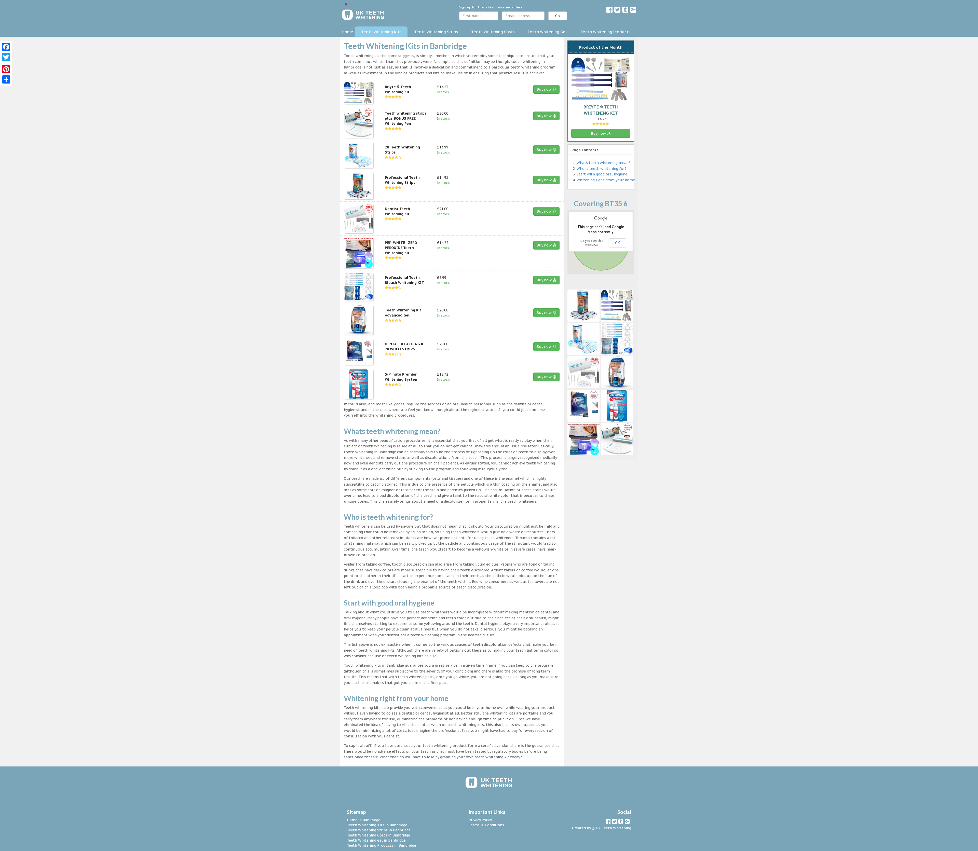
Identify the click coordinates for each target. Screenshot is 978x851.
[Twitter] (6, 57)
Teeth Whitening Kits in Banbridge (377, 825)
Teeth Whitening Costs (493, 31)
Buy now (545, 89)
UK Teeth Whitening (613, 828)
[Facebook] (6, 47)
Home (347, 31)
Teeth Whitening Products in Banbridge (381, 845)
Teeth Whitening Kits (381, 31)
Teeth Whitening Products (605, 31)
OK (617, 243)
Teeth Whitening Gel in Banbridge (376, 840)
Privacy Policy (480, 820)
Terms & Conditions (486, 825)
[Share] (6, 79)
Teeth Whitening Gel (547, 31)
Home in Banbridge (363, 820)
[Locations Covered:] (346, 4)
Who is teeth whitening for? (602, 168)
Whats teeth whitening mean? (603, 162)
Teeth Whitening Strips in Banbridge (379, 830)
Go (557, 15)
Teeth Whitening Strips (436, 31)
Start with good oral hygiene (602, 174)
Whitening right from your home (606, 180)
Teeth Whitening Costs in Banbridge (378, 835)
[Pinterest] (6, 69)
